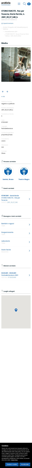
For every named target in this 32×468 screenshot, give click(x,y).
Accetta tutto (25, 464)
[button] (2, 91)
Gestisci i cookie (12, 464)
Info (4, 96)
